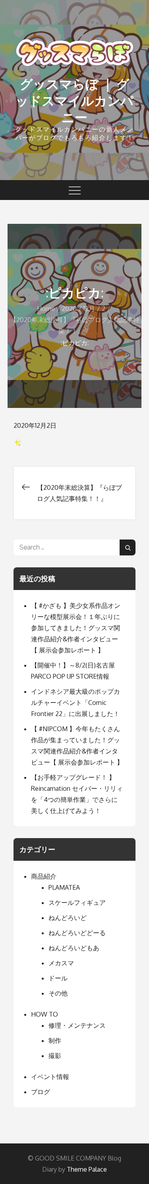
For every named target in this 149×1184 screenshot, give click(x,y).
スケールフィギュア (77, 902)
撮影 (54, 1056)
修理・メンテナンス (77, 1025)
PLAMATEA (64, 887)
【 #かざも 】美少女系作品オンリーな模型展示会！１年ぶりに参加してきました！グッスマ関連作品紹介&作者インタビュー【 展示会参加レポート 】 (75, 628)
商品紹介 (43, 876)
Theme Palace (87, 1169)
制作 (54, 1040)
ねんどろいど (67, 918)
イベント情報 (50, 1077)
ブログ (40, 1092)
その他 (58, 993)
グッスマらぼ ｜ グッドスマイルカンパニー (74, 100)
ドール (58, 978)
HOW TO (44, 1014)
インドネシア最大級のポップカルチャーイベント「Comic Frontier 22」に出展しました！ (75, 702)
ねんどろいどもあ (73, 948)
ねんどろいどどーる (77, 933)
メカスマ (61, 963)
